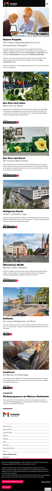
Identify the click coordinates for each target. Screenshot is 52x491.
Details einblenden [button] (45, 481)
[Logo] (11, 413)
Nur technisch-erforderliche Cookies (12, 481)
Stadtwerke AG (7, 426)
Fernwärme (6, 445)
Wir (2, 462)
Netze (4, 451)
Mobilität (5, 435)
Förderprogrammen (17, 401)
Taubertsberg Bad (7, 432)
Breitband (5, 438)
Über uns (13, 67)
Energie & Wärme (7, 429)
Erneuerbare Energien (8, 448)
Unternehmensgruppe (14, 462)
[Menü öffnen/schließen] (47, 3)
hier (43, 477)
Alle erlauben (6, 487)
